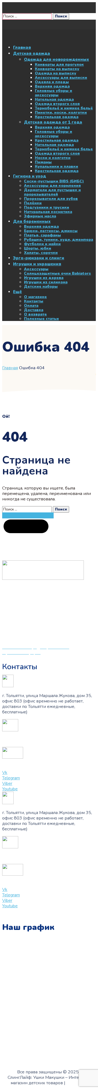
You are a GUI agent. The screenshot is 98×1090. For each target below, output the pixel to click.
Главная (10, 368)
